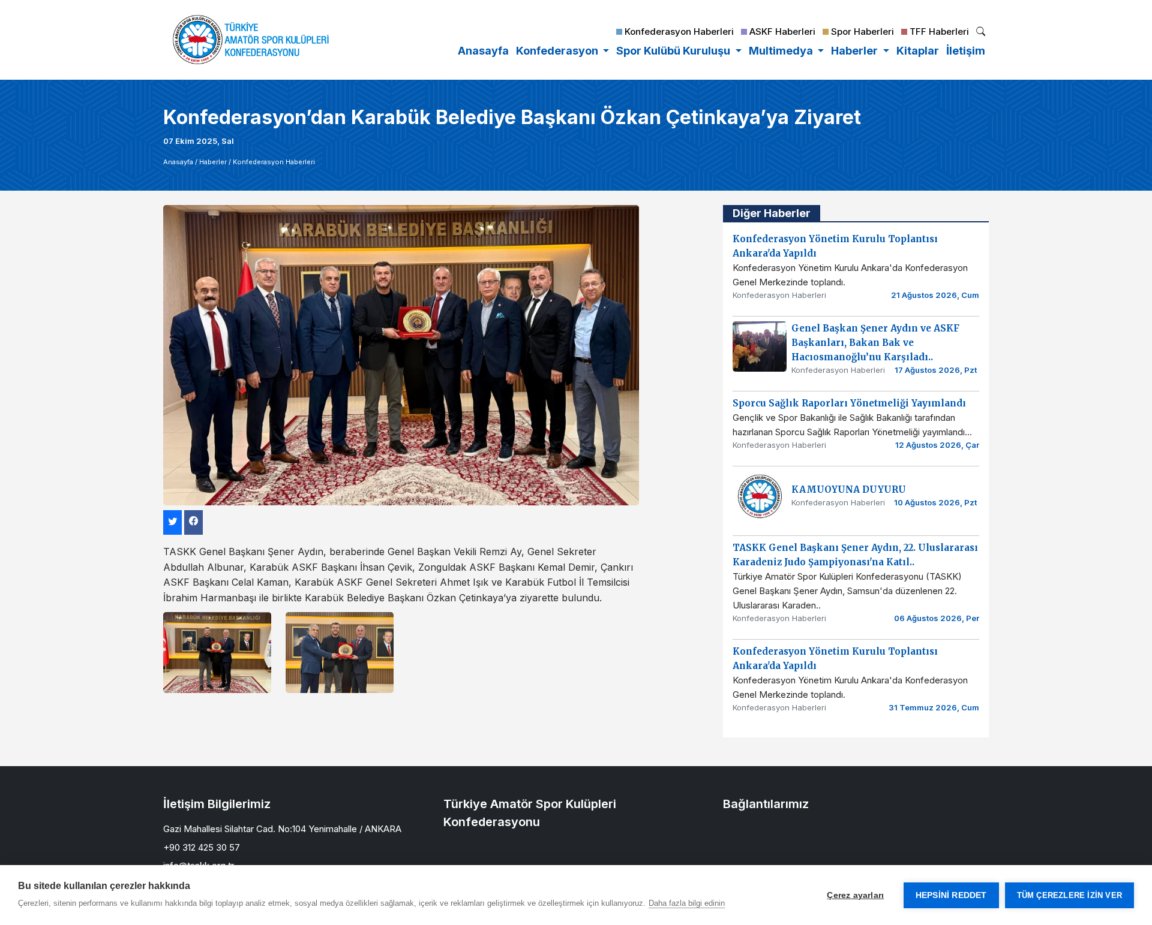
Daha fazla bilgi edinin (687, 903)
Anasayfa (483, 50)
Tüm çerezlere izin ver (1069, 895)
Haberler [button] (855, 50)
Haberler (213, 162)
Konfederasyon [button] (558, 50)
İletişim (965, 50)
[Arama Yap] (981, 32)
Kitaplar (917, 50)
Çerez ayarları (855, 895)
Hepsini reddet (951, 895)
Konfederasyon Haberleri (274, 162)
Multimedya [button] (782, 50)
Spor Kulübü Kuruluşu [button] (674, 50)
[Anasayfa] (251, 39)
